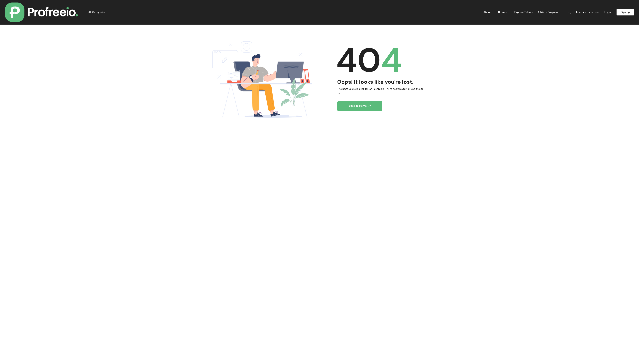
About (487, 12)
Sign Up (625, 12)
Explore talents (523, 12)
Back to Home (358, 106)
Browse (503, 12)
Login (607, 12)
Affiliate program (548, 12)
